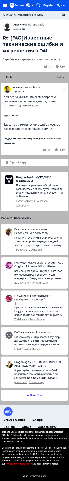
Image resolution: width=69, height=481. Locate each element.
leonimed (18, 87)
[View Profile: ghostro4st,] (9, 364)
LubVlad (18, 349)
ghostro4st (20, 382)
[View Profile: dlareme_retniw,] (9, 265)
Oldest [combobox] (59, 77)
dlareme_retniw (22, 283)
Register (48, 5)
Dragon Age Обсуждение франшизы (24, 14)
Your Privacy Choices (34, 475)
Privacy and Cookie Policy (18, 464)
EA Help (9, 427)
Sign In (61, 5)
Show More (36, 395)
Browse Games (14, 420)
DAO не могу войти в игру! (32, 332)
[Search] (38, 5)
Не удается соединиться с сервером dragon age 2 (32, 297)
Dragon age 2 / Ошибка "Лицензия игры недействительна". (37, 363)
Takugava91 (20, 249)
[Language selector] (30, 5)
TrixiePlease (20, 319)
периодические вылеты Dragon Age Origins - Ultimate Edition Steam (38, 264)
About (26, 427)
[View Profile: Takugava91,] (9, 232)
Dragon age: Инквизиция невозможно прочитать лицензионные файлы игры (33, 231)
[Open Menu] (63, 14)
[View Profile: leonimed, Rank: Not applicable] (7, 89)
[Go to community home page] (17, 5)
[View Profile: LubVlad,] (9, 335)
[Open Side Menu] (5, 5)
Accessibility (47, 427)
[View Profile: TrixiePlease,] (9, 298)
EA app (37, 420)
